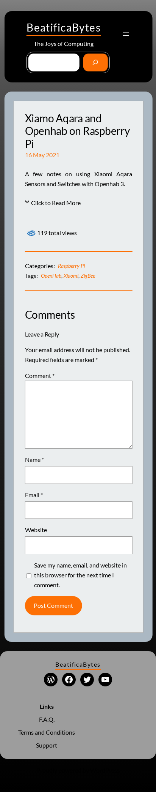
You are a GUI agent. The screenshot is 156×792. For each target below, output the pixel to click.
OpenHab (51, 275)
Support (46, 745)
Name (34, 459)
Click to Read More (56, 202)
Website (36, 529)
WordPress (105, 770)
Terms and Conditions (46, 732)
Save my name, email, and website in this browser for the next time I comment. (80, 574)
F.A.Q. (47, 719)
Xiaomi (71, 275)
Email (34, 494)
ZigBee (88, 275)
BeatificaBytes (64, 27)
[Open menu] (126, 34)
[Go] (95, 62)
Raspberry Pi (71, 265)
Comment (40, 375)
